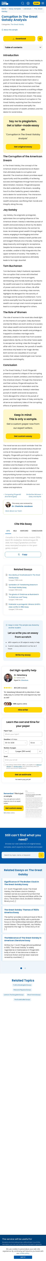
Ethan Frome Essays (33, 995)
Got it (23, 1257)
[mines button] (6, 751)
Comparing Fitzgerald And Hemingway (13, 495)
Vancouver (37, 531)
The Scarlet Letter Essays (22, 1000)
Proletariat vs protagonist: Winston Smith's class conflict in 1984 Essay (24, 605)
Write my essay (23, 655)
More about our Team (13, 511)
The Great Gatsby (17, 24)
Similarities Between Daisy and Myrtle (33, 495)
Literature (27, 9)
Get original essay (23, 146)
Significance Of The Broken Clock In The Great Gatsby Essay (21, 883)
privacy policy (18, 766)
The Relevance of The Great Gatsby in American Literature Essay (22, 939)
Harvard (24, 531)
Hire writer (23, 709)
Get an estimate (23, 774)
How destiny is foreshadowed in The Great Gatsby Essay (24, 576)
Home (4, 9)
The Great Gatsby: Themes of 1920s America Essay (21, 911)
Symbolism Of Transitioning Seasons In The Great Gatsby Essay (23, 586)
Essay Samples (15, 9)
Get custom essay (23, 436)
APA (8, 531)
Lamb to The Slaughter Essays (14, 995)
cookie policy (24, 1253)
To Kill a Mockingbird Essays (22, 985)
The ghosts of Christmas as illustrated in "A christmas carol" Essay (24, 595)
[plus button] (40, 751)
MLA (15, 531)
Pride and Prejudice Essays (22, 990)
